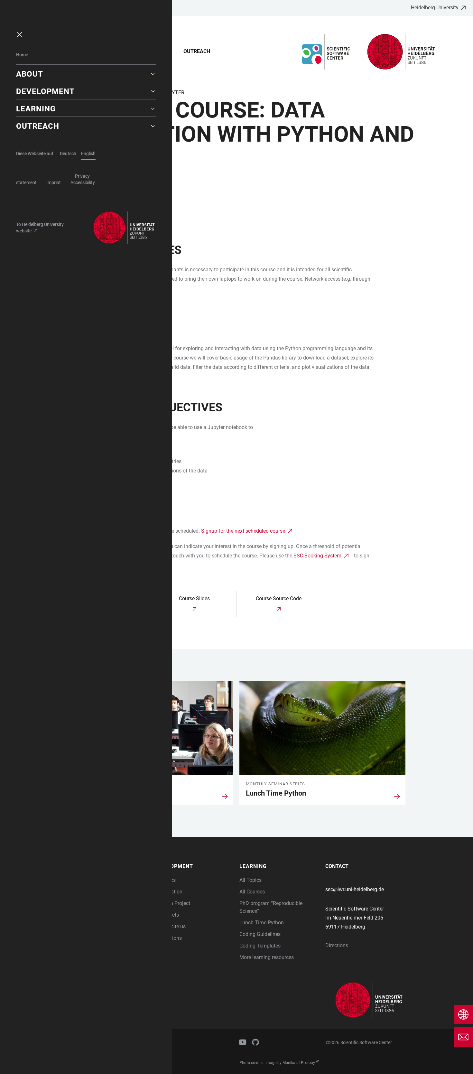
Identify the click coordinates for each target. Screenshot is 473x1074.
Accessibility (82, 182)
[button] (86, 74)
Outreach (196, 51)
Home (22, 54)
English (88, 153)
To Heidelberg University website (40, 227)
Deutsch (68, 153)
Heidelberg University (435, 8)
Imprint (53, 182)
